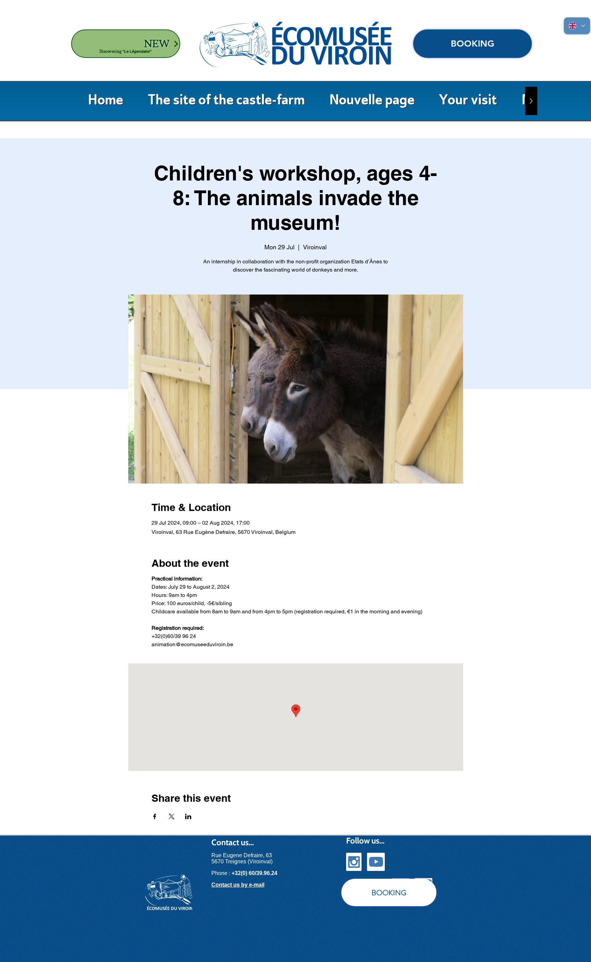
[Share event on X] (171, 816)
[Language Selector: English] (577, 25)
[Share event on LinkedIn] (188, 816)
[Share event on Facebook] (155, 816)
